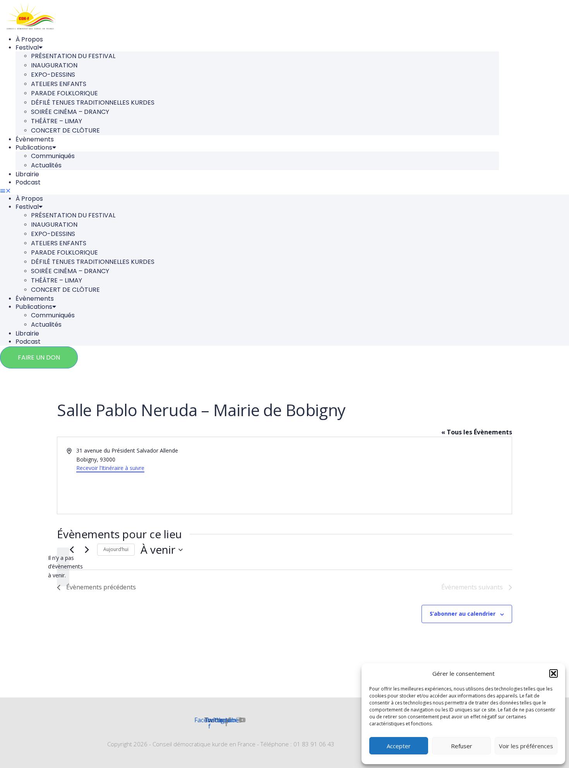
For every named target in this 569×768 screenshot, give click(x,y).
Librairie (27, 174)
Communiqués (53, 156)
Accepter (399, 746)
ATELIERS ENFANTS (58, 83)
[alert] (63, 567)
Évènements (34, 139)
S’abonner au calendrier (462, 613)
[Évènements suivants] (86, 549)
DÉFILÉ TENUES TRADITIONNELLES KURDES (92, 102)
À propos (29, 39)
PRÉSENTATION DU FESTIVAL (73, 56)
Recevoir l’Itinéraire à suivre (110, 468)
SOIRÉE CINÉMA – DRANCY (70, 111)
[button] (553, 673)
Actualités (46, 165)
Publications (33, 147)
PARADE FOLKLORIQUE (64, 93)
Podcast (28, 182)
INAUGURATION (54, 65)
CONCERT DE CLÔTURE (65, 130)
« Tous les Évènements (476, 432)
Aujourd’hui (116, 549)
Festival (27, 47)
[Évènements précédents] (71, 549)
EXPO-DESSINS (53, 74)
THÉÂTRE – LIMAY (56, 121)
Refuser (461, 746)
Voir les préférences (526, 746)
